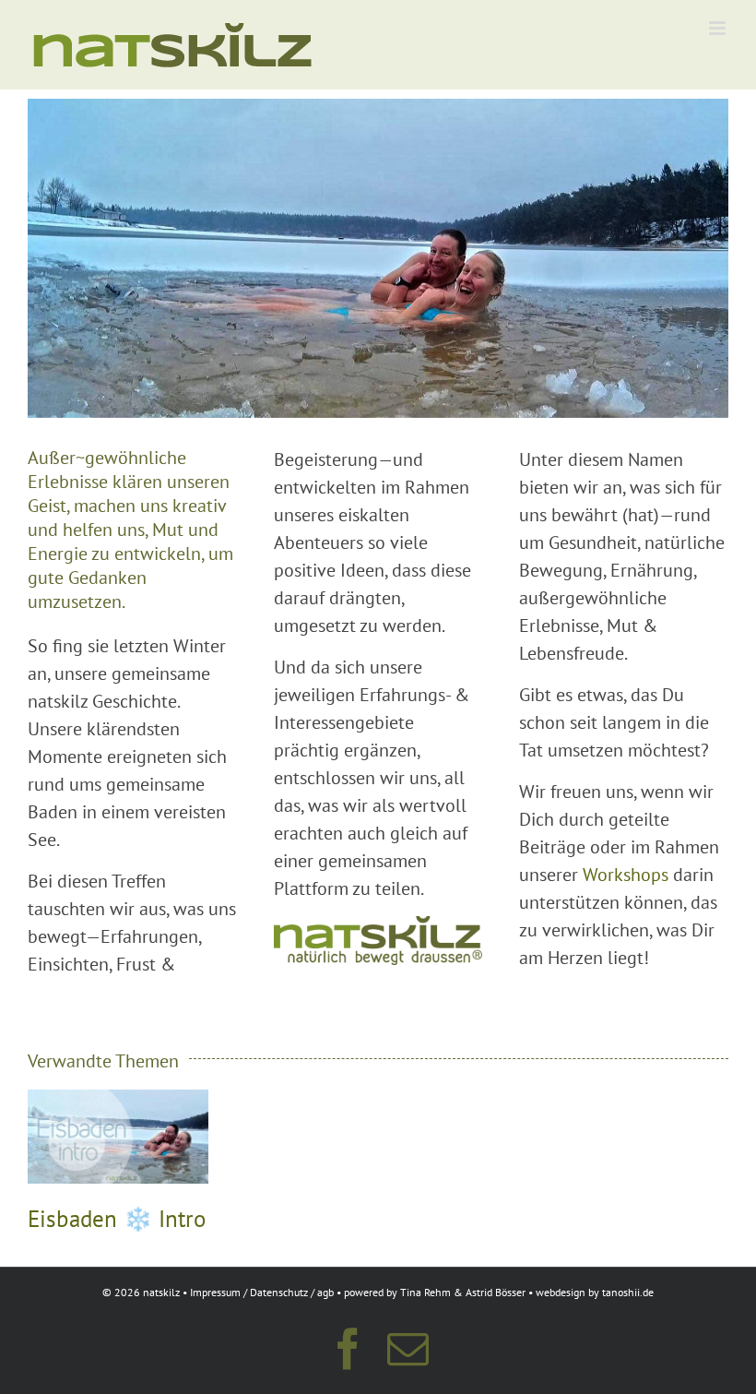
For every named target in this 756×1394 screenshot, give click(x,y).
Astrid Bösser (496, 1292)
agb (325, 1292)
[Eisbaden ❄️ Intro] (118, 1102)
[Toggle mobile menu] (718, 28)
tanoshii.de (628, 1292)
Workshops (625, 875)
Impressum (215, 1292)
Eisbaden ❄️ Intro (117, 1218)
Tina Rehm (425, 1292)
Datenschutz (279, 1292)
